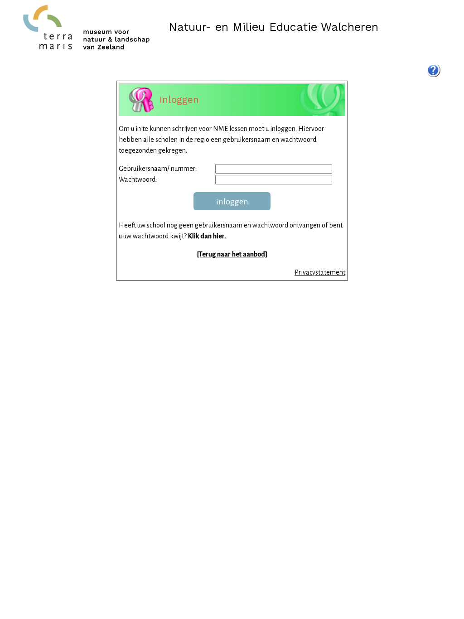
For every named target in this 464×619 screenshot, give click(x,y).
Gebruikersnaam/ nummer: (158, 168)
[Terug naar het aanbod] (232, 254)
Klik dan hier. (207, 236)
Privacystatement (320, 272)
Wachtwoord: (138, 179)
